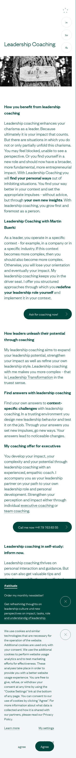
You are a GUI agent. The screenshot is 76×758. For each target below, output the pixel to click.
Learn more (12, 727)
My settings (46, 727)
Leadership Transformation (30, 376)
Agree (45, 746)
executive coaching (37, 505)
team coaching (16, 510)
